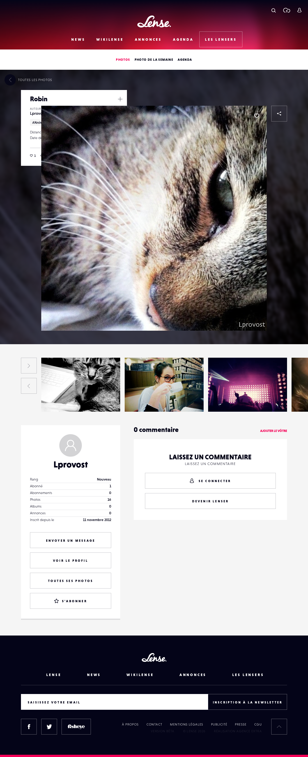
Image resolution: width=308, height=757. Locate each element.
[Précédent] (29, 386)
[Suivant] (29, 365)
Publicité (219, 724)
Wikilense (109, 39)
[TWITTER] (49, 727)
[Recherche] (273, 10)
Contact (155, 724)
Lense (53, 675)
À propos (130, 724)
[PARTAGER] (279, 113)
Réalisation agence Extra (238, 731)
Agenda (183, 39)
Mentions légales (186, 724)
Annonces (148, 39)
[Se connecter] (299, 10)
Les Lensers (221, 39)
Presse (240, 724)
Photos (123, 59)
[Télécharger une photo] (286, 10)
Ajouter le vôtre (273, 431)
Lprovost (37, 113)
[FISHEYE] (76, 727)
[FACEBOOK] (29, 727)
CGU (258, 724)
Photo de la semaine (154, 59)
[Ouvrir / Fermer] (120, 99)
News (78, 39)
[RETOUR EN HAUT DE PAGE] (279, 727)
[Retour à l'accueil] (154, 21)
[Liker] (256, 116)
